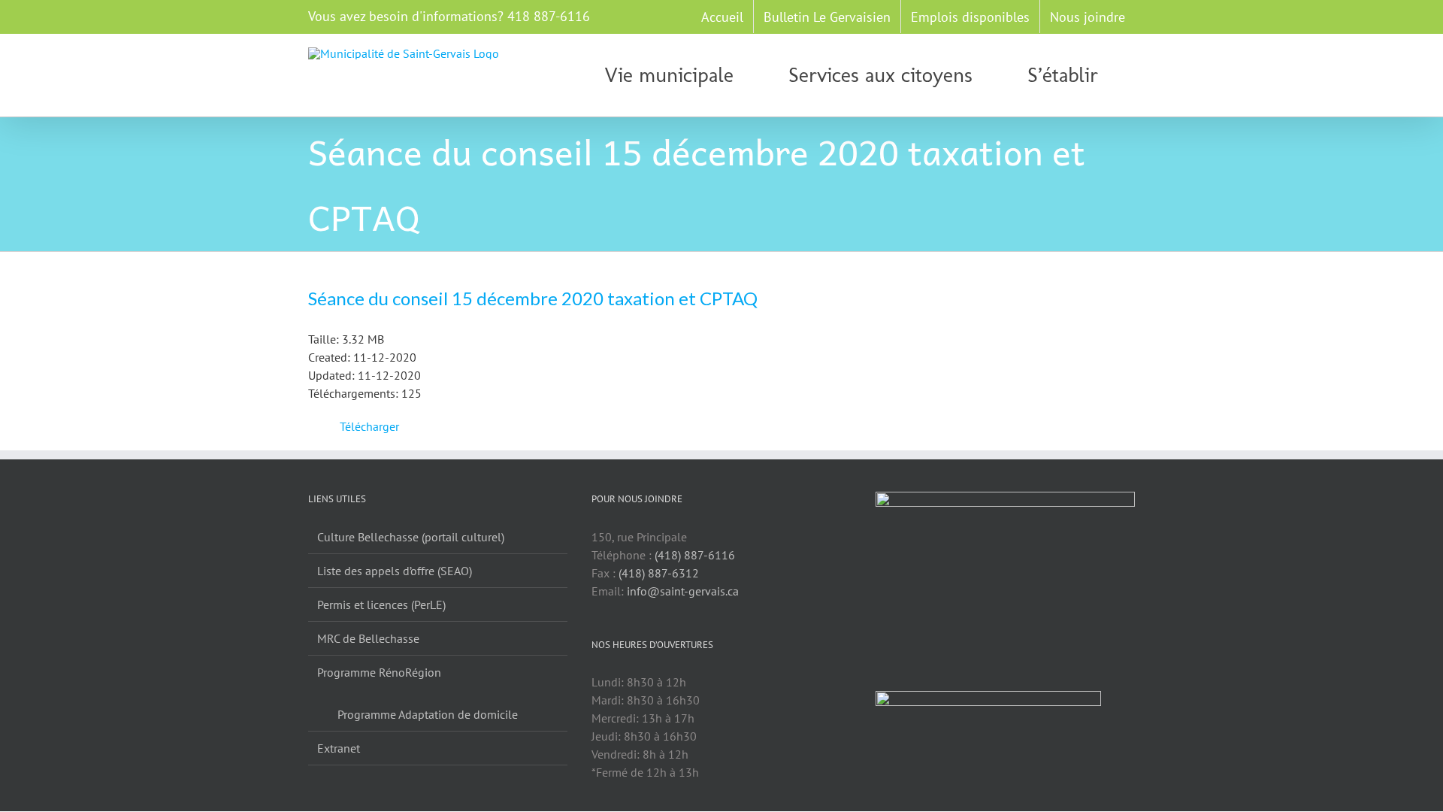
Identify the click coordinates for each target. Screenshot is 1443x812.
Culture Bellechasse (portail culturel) (410, 536)
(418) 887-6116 (695, 554)
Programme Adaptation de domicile (427, 714)
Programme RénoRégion (379, 672)
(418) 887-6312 (659, 572)
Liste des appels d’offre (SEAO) (394, 570)
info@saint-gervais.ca (683, 590)
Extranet (338, 748)
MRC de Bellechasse (368, 638)
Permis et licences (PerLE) (381, 604)
